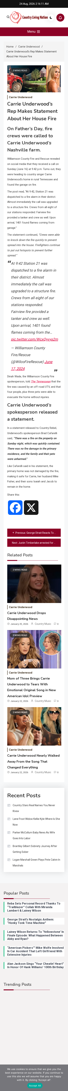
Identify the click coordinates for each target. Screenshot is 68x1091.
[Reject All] (63, 1078)
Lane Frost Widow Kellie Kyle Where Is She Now (36, 821)
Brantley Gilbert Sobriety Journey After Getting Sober (35, 849)
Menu (31, 31)
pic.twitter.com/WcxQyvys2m (34, 339)
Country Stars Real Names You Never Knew (34, 808)
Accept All (35, 1085)
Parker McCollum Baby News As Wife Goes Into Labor (34, 835)
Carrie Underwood (20, 97)
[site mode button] (51, 17)
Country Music (43, 623)
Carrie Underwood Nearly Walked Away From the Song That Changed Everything (33, 761)
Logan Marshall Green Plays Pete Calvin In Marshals (36, 862)
